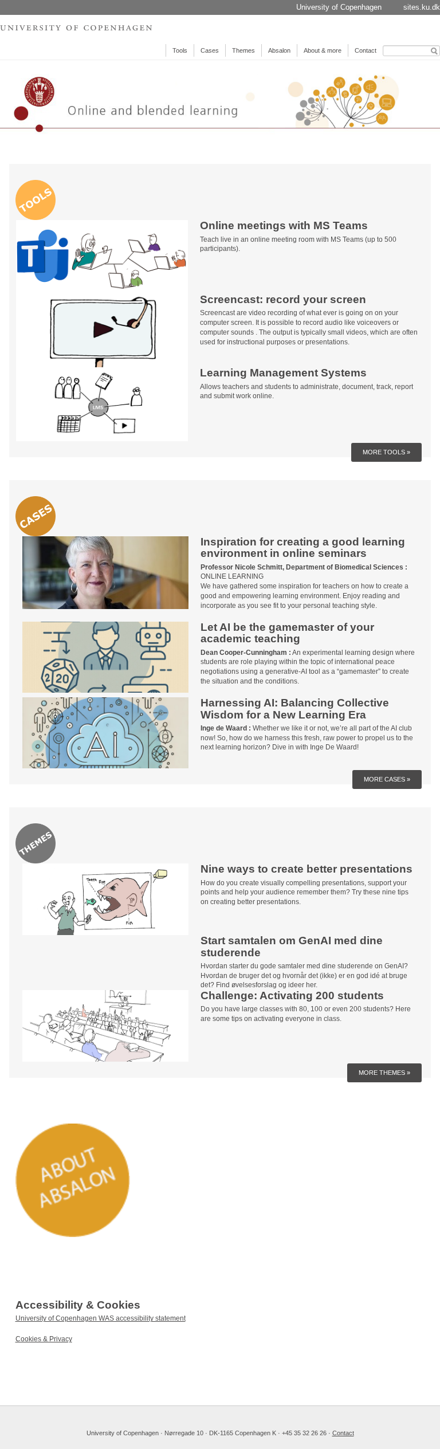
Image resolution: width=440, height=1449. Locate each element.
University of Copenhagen (339, 7)
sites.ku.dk (421, 7)
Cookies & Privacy (43, 1339)
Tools (179, 50)
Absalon (279, 50)
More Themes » (384, 1072)
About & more (322, 50)
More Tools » (386, 452)
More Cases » (387, 779)
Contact (365, 50)
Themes (243, 50)
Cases (210, 50)
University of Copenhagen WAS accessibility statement (100, 1318)
